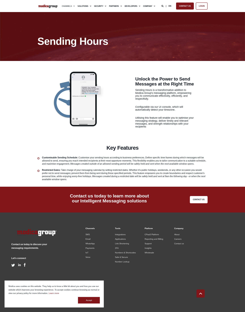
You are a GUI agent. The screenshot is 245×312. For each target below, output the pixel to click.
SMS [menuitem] (87, 234)
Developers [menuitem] (131, 6)
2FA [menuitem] (117, 248)
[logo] (36, 233)
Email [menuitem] (87, 239)
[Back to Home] (48, 6)
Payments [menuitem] (89, 248)
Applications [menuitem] (120, 239)
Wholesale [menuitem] (149, 252)
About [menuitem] (176, 234)
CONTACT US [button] (185, 6)
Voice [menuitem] (87, 257)
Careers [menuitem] (177, 239)
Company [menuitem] (147, 6)
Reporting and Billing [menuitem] (154, 239)
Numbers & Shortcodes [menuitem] (125, 252)
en (170, 6)
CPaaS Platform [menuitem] (152, 234)
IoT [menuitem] (86, 252)
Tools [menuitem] (117, 228)
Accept (89, 300)
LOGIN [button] (202, 6)
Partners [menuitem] (114, 6)
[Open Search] (162, 6)
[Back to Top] (201, 293)
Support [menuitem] (148, 243)
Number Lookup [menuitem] (122, 262)
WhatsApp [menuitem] (90, 243)
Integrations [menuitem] (120, 234)
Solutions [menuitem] (83, 6)
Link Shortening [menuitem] (122, 243)
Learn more (54, 293)
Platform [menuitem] (149, 228)
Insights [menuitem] (148, 248)
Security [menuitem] (98, 6)
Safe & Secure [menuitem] (121, 257)
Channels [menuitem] (67, 6)
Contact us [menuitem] (179, 243)
